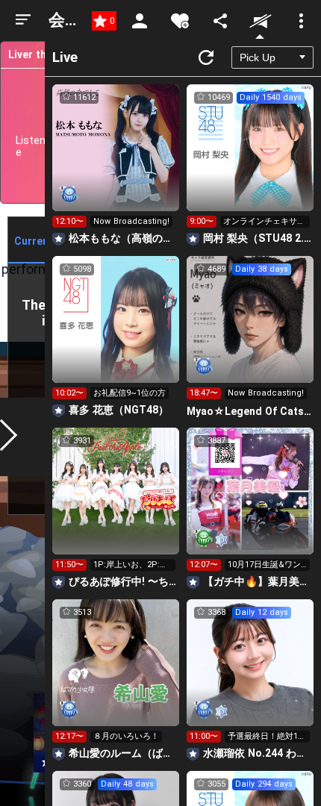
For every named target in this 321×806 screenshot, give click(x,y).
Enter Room (116, 161)
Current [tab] (33, 241)
